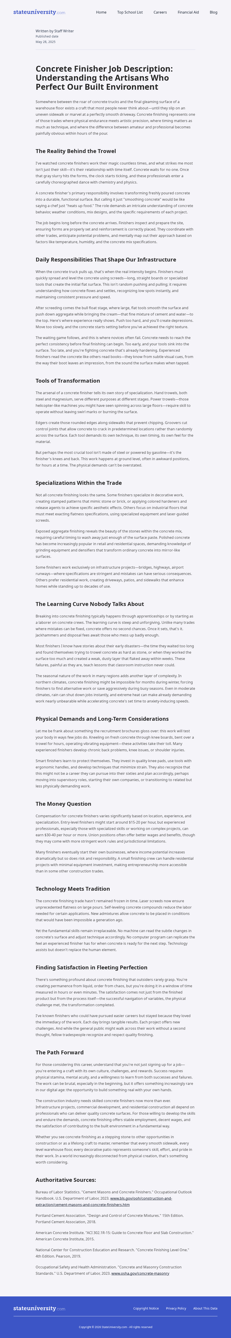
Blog (213, 12)
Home (101, 12)
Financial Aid (188, 12)
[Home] (39, 12)
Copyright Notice (146, 1308)
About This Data (205, 1308)
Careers (160, 12)
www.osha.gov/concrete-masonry (140, 1273)
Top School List (130, 12)
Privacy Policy (176, 1308)
